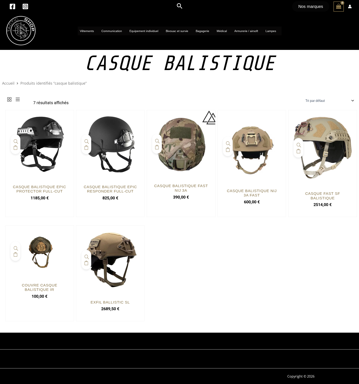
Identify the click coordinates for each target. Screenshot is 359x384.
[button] (180, 6)
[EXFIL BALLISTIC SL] (110, 259)
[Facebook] (12, 6)
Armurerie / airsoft (246, 31)
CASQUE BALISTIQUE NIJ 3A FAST (252, 193)
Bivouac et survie (177, 31)
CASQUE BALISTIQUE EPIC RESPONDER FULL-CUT (110, 189)
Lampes (271, 31)
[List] (18, 99)
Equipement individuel (143, 31)
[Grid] (9, 99)
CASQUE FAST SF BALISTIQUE (322, 195)
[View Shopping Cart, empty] (338, 6)
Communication (111, 31)
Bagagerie (202, 31)
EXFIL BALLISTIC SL (110, 302)
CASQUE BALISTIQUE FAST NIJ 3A (181, 188)
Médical (222, 31)
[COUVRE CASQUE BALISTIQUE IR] (39, 250)
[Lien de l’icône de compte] (350, 6)
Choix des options (15, 147)
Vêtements (87, 31)
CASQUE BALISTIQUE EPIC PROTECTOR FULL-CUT (39, 189)
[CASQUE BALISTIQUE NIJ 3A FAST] (252, 145)
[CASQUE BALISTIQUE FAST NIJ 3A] (181, 143)
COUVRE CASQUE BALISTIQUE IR (39, 287)
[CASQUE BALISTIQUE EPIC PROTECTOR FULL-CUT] (39, 144)
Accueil (8, 83)
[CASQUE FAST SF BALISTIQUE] (322, 147)
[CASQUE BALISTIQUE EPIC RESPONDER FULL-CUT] (110, 144)
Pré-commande (157, 147)
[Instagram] (25, 6)
